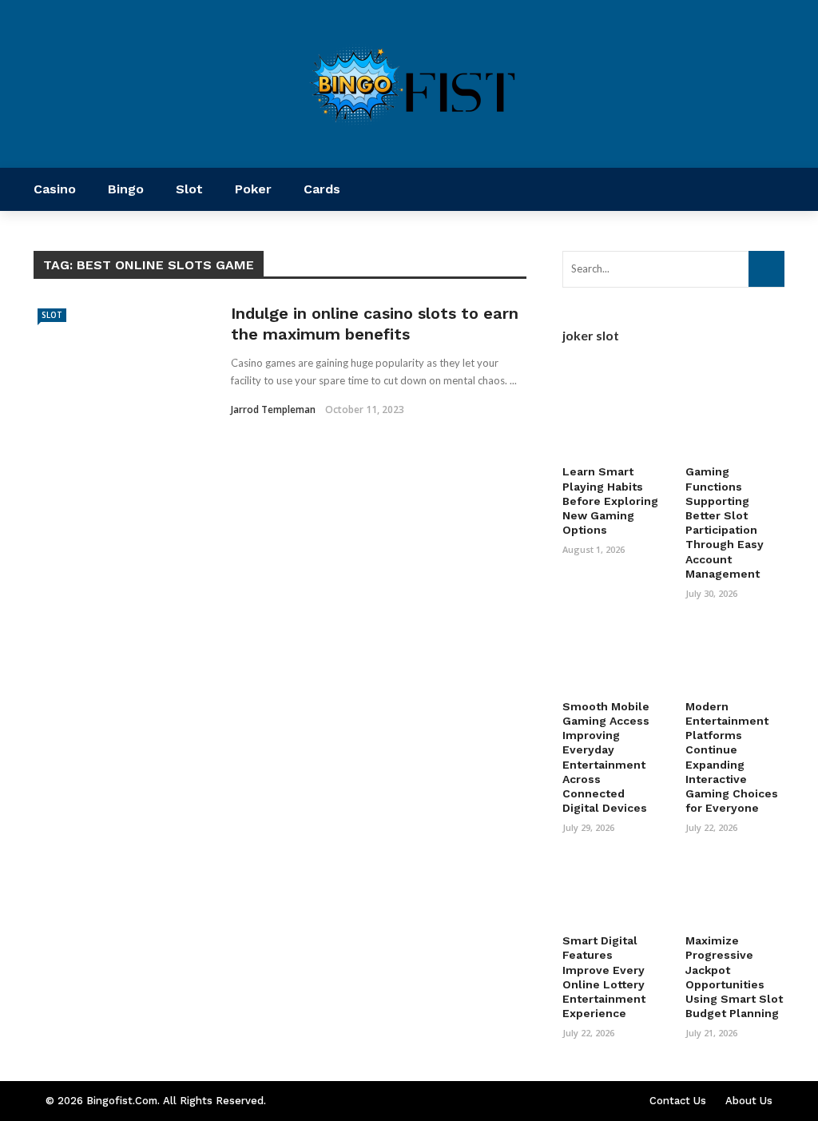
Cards (322, 189)
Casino (55, 189)
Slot (189, 189)
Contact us (677, 1101)
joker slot (590, 335)
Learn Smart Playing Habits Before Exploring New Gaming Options (610, 500)
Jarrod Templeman (273, 409)
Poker (253, 189)
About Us (748, 1101)
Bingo (126, 189)
